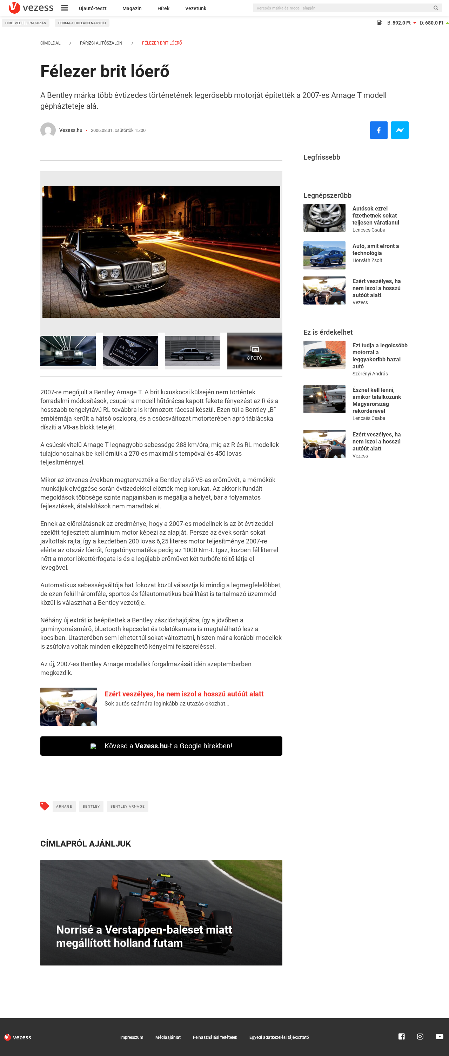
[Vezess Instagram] (420, 1021)
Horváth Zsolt (367, 260)
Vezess (360, 302)
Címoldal (50, 43)
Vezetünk (195, 8)
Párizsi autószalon (101, 43)
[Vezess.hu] (48, 130)
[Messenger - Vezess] (400, 130)
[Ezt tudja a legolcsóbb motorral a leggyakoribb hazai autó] (324, 354)
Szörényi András (370, 373)
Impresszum (131, 1037)
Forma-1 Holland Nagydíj (82, 23)
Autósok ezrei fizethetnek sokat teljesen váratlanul (376, 215)
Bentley (91, 806)
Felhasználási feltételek (215, 1037)
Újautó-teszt (93, 8)
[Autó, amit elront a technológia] (324, 255)
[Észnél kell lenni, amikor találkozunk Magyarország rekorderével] (324, 398)
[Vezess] (31, 8)
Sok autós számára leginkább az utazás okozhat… (167, 703)
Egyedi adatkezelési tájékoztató (279, 1037)
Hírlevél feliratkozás (25, 23)
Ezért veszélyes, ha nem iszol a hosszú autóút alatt (184, 694)
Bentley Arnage (127, 806)
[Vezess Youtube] (439, 1021)
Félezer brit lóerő (161, 43)
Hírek (163, 8)
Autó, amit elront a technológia (376, 249)
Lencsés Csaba (369, 230)
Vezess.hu (70, 130)
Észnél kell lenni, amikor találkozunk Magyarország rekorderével (377, 400)
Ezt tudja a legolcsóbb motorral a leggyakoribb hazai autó (380, 356)
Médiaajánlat (168, 1037)
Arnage (64, 806)
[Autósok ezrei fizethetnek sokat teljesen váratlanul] (324, 217)
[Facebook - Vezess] (379, 130)
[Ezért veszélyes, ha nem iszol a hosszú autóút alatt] (324, 290)
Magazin (132, 8)
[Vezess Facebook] (401, 1021)
